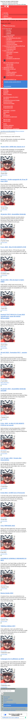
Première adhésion (11, 72)
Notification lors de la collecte (10, 717)
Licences (5, 698)
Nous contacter (7, 18)
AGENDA (5, 16)
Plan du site (6, 697)
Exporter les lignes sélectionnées (9, 1)
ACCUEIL (5, 13)
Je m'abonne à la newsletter (8, 688)
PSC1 (7, 382)
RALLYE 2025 (9, 66)
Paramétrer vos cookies (9, 703)
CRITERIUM (9, 57)
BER (7, 55)
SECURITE (9, 39)
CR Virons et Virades (11, 44)
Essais (8, 70)
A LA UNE (6, 14)
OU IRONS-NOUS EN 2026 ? (13, 38)
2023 (5, 346)
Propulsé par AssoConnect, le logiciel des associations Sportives (14, 709)
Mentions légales (8, 700)
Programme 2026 (11, 47)
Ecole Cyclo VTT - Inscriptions (14, 75)
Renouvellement (10, 74)
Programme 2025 (11, 49)
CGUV (5, 701)
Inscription (9, 54)
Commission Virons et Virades (14, 41)
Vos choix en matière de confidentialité (15, 714)
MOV (2, 346)
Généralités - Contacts (12, 52)
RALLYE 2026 (9, 64)
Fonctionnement (10, 43)
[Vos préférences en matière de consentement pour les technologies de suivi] (25, 717)
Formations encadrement (13, 58)
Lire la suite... (4, 175)
